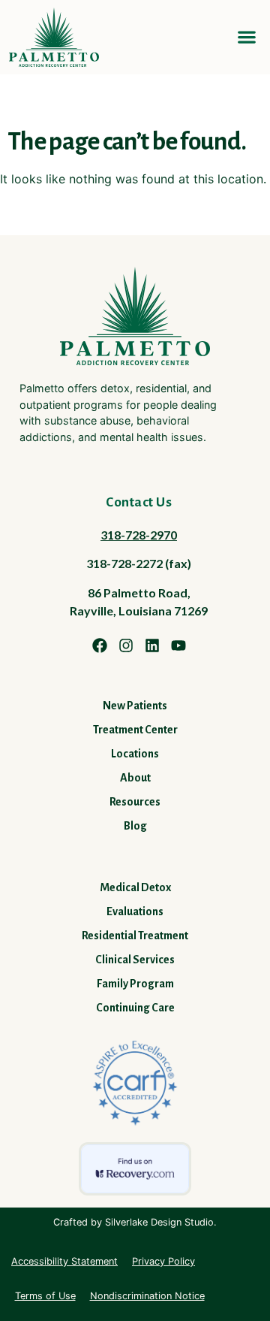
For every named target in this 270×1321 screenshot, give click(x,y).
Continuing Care (135, 1008)
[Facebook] (99, 645)
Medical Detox (135, 887)
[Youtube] (178, 645)
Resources (135, 802)
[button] (246, 37)
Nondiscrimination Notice (147, 1295)
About (135, 778)
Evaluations (135, 911)
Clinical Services (135, 960)
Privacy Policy (163, 1261)
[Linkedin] (152, 645)
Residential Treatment (135, 936)
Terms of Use (45, 1295)
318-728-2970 (138, 534)
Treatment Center (135, 730)
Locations (135, 754)
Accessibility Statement (64, 1261)
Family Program (135, 984)
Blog (135, 826)
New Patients (135, 706)
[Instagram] (126, 645)
